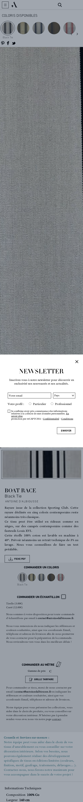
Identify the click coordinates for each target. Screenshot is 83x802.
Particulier (39, 404)
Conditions (67, 418)
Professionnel (63, 404)
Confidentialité (51, 418)
